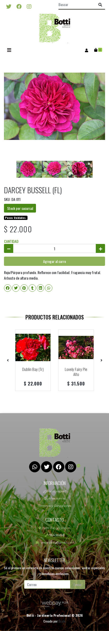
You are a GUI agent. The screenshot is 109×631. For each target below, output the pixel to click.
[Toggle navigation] (9, 50)
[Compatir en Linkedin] (40, 288)
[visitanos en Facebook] (19, 6)
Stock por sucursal (20, 208)
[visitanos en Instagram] (29, 6)
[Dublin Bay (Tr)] (33, 347)
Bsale (62, 621)
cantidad (11, 241)
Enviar (78, 584)
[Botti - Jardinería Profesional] (54, 28)
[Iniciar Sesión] (86, 50)
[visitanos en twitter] (8, 6)
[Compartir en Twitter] (16, 288)
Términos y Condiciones (54, 506)
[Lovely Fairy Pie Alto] (76, 347)
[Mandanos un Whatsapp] (34, 466)
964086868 (56, 535)
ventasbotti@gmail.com (57, 542)
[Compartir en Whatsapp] (48, 288)
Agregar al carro (54, 261)
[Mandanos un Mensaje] (78, 465)
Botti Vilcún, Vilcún (56, 528)
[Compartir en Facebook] (7, 288)
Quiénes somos (54, 498)
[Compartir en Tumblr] (32, 288)
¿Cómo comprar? (54, 491)
